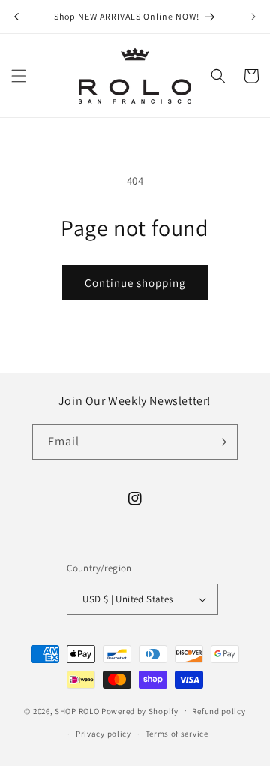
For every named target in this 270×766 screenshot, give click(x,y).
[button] (18, 75)
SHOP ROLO (77, 710)
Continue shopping (135, 283)
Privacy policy (103, 733)
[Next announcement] (253, 16)
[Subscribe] (220, 442)
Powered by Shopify (139, 710)
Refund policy (218, 711)
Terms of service (177, 733)
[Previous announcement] (16, 16)
